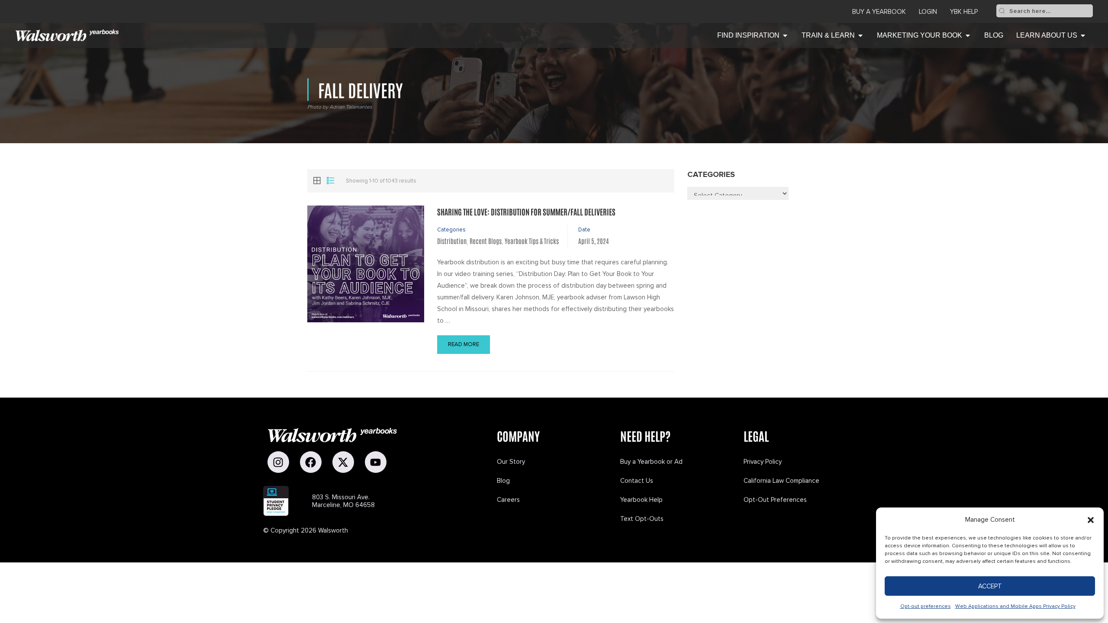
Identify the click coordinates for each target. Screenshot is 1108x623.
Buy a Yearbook (879, 12)
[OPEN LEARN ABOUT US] (1082, 35)
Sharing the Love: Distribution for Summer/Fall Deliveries (526, 211)
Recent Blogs (486, 241)
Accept (990, 586)
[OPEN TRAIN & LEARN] (860, 35)
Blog (503, 481)
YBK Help (964, 12)
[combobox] (1050, 10)
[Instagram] (278, 462)
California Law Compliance (781, 481)
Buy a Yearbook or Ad (651, 462)
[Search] (1002, 10)
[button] (1090, 520)
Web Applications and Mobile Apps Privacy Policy (1015, 606)
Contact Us (636, 481)
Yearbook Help (641, 500)
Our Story (511, 462)
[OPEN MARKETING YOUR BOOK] (967, 35)
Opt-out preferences (925, 606)
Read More (463, 344)
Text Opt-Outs (642, 519)
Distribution (452, 241)
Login (928, 12)
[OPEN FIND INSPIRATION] (785, 35)
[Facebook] (311, 462)
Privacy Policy (763, 462)
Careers (508, 500)
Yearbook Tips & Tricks (532, 241)
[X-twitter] (343, 462)
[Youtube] (376, 462)
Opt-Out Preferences (775, 500)
